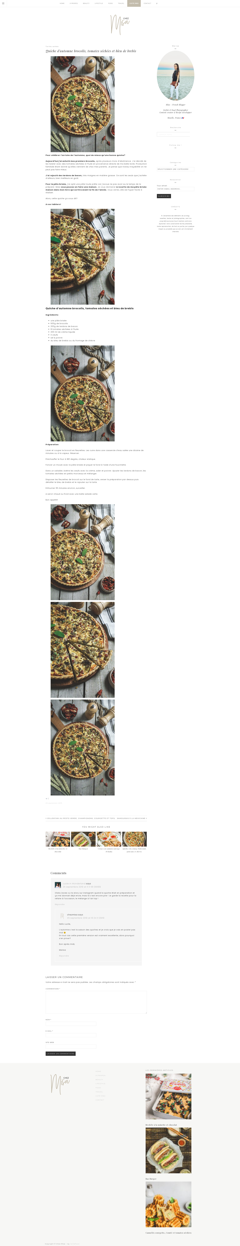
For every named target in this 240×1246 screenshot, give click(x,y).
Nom (48, 1020)
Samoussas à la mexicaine (131, 818)
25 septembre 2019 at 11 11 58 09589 (82, 886)
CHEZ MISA (120, 23)
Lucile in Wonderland (74, 883)
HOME (98, 1071)
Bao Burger (151, 1179)
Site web (50, 1042)
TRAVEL (99, 1092)
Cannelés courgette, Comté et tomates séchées (169, 1233)
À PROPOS (101, 1075)
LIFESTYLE (101, 1084)
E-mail (49, 1031)
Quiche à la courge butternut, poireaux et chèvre (134, 850)
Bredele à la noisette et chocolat (57, 850)
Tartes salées (52, 46)
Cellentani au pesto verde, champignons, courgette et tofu (81, 818)
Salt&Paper (75, 1244)
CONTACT (100, 1100)
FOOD (98, 1088)
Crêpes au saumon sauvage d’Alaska (109, 850)
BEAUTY (99, 1080)
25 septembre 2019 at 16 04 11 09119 (85, 918)
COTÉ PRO (100, 1096)
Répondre (60, 904)
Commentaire (53, 989)
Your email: (162, 185)
